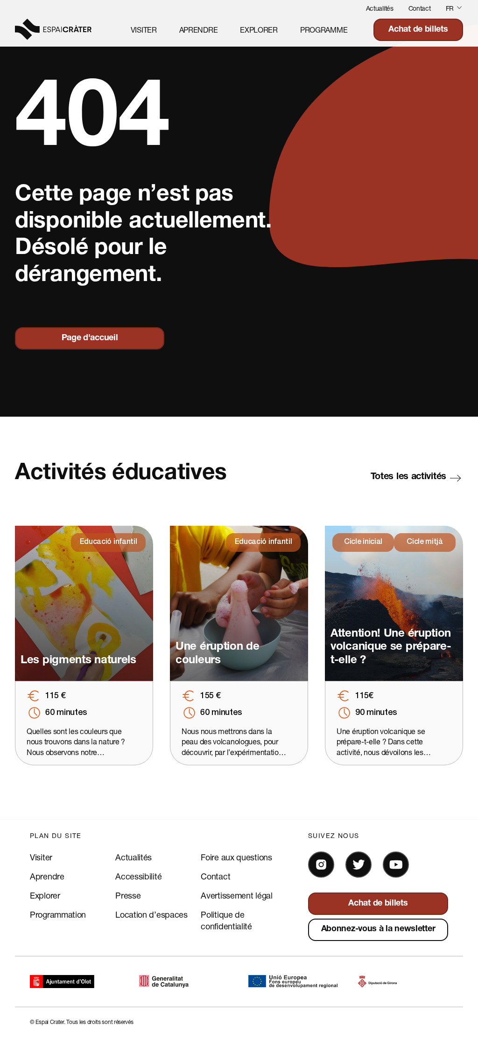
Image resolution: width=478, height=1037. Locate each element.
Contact (419, 8)
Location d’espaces (151, 914)
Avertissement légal (236, 895)
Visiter (144, 29)
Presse (128, 895)
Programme (323, 29)
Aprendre (198, 29)
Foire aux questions (236, 857)
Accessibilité (138, 876)
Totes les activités (408, 477)
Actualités (380, 8)
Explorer (259, 29)
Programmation (58, 914)
